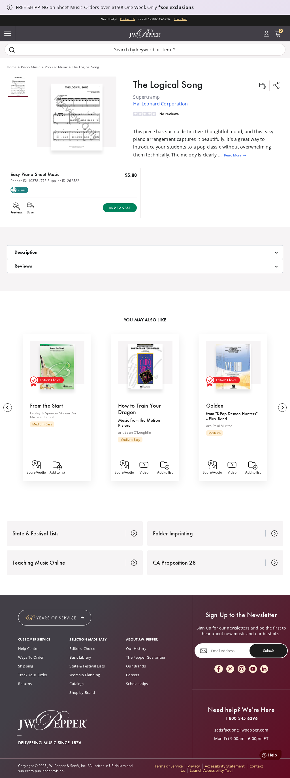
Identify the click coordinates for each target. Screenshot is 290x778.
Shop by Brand (82, 692)
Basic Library (80, 657)
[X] (230, 669)
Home (12, 67)
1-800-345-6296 (241, 718)
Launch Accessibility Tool (211, 770)
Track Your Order (33, 674)
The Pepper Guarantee (145, 657)
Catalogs (76, 683)
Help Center (28, 648)
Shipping (25, 666)
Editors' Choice (82, 648)
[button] (76, 116)
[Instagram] (242, 669)
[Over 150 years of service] (54, 618)
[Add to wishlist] (262, 86)
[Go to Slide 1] (18, 87)
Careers (132, 674)
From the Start (46, 405)
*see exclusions (176, 7)
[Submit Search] (12, 50)
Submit (268, 650)
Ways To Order (31, 657)
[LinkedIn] (264, 669)
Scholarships (137, 683)
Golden (215, 405)
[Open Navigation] (7, 33)
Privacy (193, 766)
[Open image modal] (76, 119)
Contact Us (127, 19)
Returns (25, 683)
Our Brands (136, 666)
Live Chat (180, 19)
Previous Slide (7, 407)
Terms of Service (168, 766)
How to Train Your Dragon (139, 409)
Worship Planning (84, 674)
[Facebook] (218, 669)
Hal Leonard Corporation (160, 104)
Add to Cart (120, 207)
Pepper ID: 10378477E (28, 180)
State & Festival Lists (87, 666)
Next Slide (282, 407)
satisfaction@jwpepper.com (241, 730)
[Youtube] (253, 669)
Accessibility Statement (225, 766)
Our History (136, 648)
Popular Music (56, 67)
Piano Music (30, 67)
